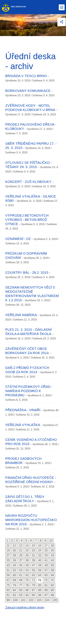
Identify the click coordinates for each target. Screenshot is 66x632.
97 (46, 595)
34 (52, 555)
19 (8, 550)
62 (27, 575)
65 (46, 575)
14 (27, 545)
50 (52, 565)
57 (46, 570)
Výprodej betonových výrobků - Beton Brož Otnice (27, 220)
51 (8, 570)
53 (20, 570)
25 (46, 550)
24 (39, 550)
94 (27, 595)
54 (27, 570)
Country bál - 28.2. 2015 (26, 272)
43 (8, 565)
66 (52, 575)
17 (46, 545)
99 (8, 600)
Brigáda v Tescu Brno (26, 76)
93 (20, 595)
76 (14, 585)
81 (46, 585)
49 (46, 565)
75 (8, 585)
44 (14, 565)
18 (52, 545)
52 (14, 570)
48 (39, 565)
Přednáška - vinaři (22, 410)
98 (52, 595)
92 (14, 595)
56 (39, 570)
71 (33, 580)
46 (27, 565)
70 (27, 580)
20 (14, 550)
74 (52, 580)
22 (27, 550)
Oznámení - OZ (18, 239)
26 (52, 550)
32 (39, 555)
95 (33, 595)
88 (39, 590)
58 (52, 570)
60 (14, 575)
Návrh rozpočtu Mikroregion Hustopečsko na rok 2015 (31, 520)
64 (39, 575)
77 (20, 585)
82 (52, 585)
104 (47, 600)
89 (46, 590)
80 (39, 585)
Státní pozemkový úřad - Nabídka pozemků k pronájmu (28, 391)
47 (33, 565)
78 (27, 585)
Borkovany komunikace (28, 91)
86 (27, 590)
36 (14, 560)
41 (46, 560)
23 (33, 550)
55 (33, 570)
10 (50, 540)
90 (52, 590)
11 (8, 545)
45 (20, 565)
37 (20, 560)
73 (45, 580)
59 (8, 575)
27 (8, 555)
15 (33, 545)
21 (20, 550)
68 (14, 580)
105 (54, 600)
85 (20, 590)
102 (31, 600)
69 (20, 580)
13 (20, 545)
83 (8, 590)
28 (14, 555)
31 (33, 555)
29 (20, 555)
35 (8, 560)
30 (27, 555)
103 (39, 600)
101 (23, 600)
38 (27, 560)
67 (8, 580)
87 (33, 590)
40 (39, 560)
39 (33, 560)
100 (15, 600)
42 (52, 560)
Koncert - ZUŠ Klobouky (28, 182)
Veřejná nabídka (21, 315)
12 (14, 545)
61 (20, 575)
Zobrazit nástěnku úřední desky (24, 607)
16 (39, 545)
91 (8, 595)
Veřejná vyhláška (22, 425)
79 (33, 585)
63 (33, 575)
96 (39, 595)
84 (14, 590)
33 (46, 555)
